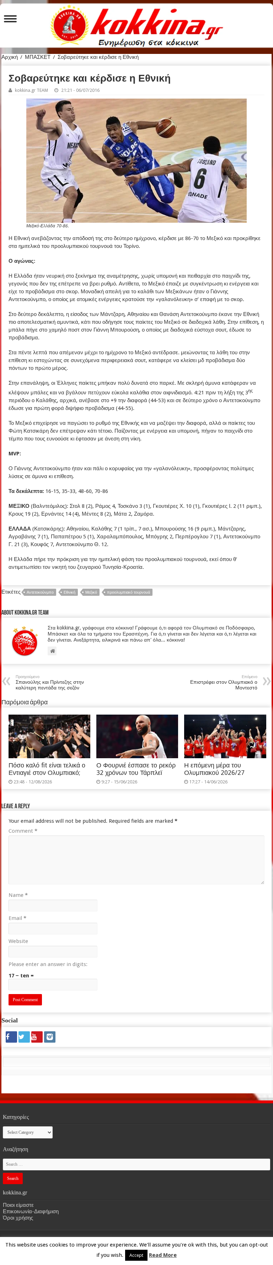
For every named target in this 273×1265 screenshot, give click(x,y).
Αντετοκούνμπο (40, 592)
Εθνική (69, 592)
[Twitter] (24, 1037)
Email (17, 918)
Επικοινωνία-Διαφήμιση (31, 1211)
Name (18, 895)
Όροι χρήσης (18, 1218)
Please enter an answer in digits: (48, 964)
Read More (163, 1255)
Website (18, 941)
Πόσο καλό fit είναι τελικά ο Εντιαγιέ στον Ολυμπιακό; (47, 769)
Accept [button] (136, 1255)
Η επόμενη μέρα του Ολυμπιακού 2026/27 (214, 769)
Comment (23, 831)
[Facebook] (11, 1037)
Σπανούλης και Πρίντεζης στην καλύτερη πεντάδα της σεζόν (50, 682)
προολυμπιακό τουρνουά (128, 592)
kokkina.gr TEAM (31, 90)
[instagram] (49, 1037)
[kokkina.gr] (137, 24)
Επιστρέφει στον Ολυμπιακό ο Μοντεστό (223, 682)
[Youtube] (37, 1037)
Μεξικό (91, 592)
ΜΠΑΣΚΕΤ (37, 57)
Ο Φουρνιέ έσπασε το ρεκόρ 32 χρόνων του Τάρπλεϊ (136, 769)
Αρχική (9, 57)
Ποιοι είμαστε (18, 1205)
